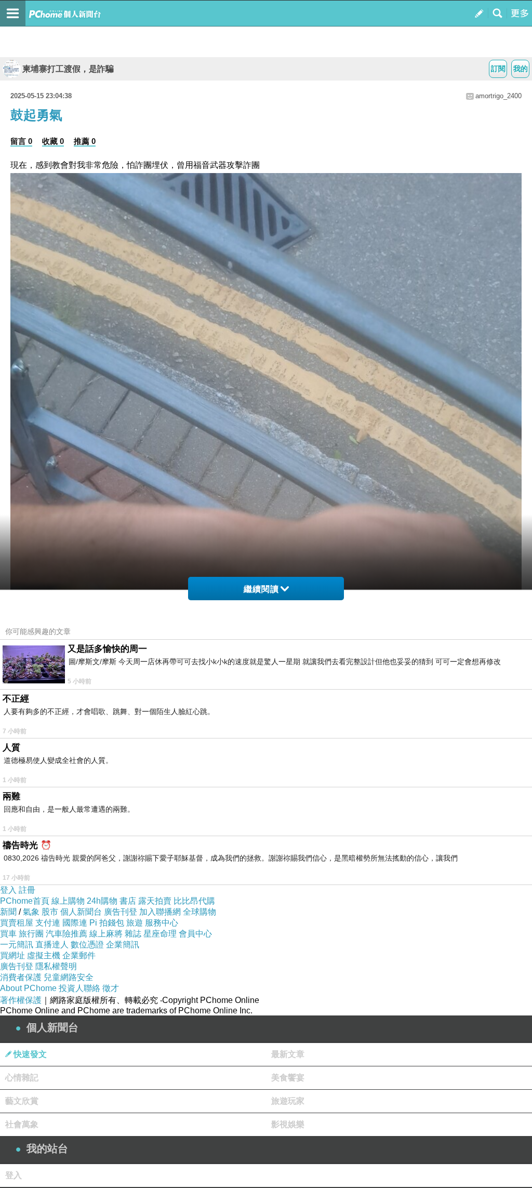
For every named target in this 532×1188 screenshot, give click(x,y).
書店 (127, 900)
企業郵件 (79, 955)
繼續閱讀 (261, 589)
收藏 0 (53, 141)
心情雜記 (21, 1077)
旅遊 (134, 922)
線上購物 (68, 900)
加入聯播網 (160, 911)
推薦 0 (85, 141)
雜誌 (133, 933)
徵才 (110, 988)
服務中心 (161, 922)
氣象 (31, 911)
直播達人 (52, 944)
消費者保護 (21, 977)
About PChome (28, 988)
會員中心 (195, 933)
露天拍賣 (154, 900)
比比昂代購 (194, 900)
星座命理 (160, 933)
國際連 (74, 922)
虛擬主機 (43, 955)
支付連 (47, 922)
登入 (8, 890)
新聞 (8, 911)
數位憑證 (87, 944)
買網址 (12, 955)
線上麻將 (106, 933)
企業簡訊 (122, 944)
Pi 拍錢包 (106, 922)
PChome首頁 (24, 900)
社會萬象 (21, 1124)
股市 (50, 911)
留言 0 (21, 141)
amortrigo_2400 (498, 96)
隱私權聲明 (56, 966)
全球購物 (199, 911)
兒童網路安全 (69, 977)
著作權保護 (21, 1000)
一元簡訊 (16, 944)
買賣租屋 (16, 922)
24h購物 (102, 900)
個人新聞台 (81, 911)
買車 (8, 933)
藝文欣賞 (21, 1101)
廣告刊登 (120, 911)
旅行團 (31, 933)
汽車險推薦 (66, 933)
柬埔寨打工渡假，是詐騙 (68, 68)
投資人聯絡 (79, 988)
